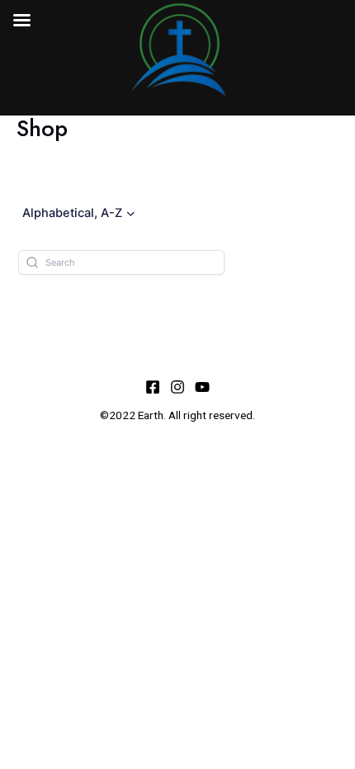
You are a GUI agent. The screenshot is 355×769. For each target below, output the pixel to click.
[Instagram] (177, 387)
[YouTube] (202, 387)
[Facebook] (152, 387)
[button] (79, 213)
